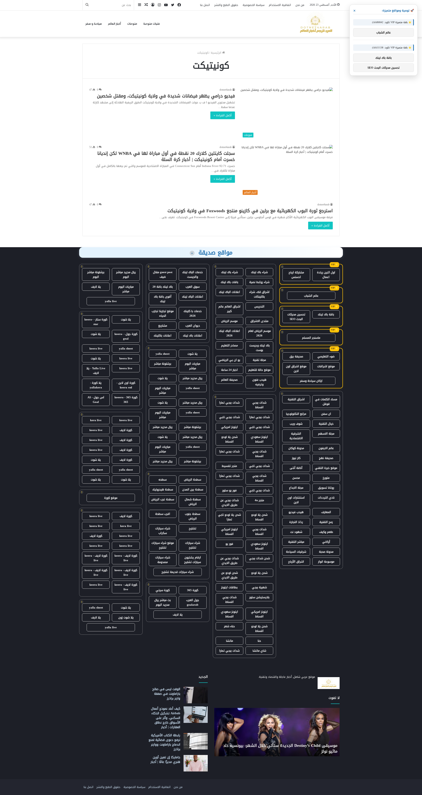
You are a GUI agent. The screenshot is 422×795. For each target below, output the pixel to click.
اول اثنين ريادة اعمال (326, 275)
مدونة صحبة (326, 551)
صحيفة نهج (326, 458)
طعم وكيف (326, 532)
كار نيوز (296, 458)
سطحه (162, 479)
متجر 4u (259, 500)
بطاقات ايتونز (229, 587)
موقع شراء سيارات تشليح (162, 545)
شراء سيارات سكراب (162, 531)
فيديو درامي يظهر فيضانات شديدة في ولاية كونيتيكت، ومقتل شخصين (166, 96)
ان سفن (326, 414)
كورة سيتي (163, 590)
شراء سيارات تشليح (192, 545)
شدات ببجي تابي (229, 417)
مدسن (296, 478)
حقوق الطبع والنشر (226, 5)
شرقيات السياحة (296, 551)
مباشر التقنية (296, 542)
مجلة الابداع (296, 487)
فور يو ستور (229, 490)
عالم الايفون (326, 448)
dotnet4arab (226, 89)
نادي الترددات (326, 497)
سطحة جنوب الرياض (192, 516)
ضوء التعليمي (326, 356)
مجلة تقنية (259, 360)
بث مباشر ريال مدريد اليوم (162, 602)
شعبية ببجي (259, 587)
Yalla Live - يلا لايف (95, 371)
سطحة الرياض (192, 479)
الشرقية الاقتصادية (296, 436)
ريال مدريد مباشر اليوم (126, 274)
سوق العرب (193, 286)
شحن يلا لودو (259, 573)
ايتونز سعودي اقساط (259, 439)
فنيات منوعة (151, 23)
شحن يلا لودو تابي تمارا (229, 517)
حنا (259, 640)
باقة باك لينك (326, 314)
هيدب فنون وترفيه (259, 382)
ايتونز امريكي (229, 427)
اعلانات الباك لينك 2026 (229, 333)
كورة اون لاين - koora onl (125, 385)
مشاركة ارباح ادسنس (296, 275)
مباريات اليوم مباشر (192, 366)
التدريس (259, 306)
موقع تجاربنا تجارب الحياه (163, 313)
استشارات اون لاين (296, 500)
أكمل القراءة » (223, 115)
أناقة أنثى (296, 468)
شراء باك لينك (259, 272)
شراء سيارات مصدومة (162, 560)
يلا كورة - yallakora (96, 385)
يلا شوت (192, 353)
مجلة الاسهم (326, 433)
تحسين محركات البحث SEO (296, 317)
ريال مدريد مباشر (192, 378)
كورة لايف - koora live (126, 558)
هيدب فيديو (296, 512)
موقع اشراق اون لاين (296, 369)
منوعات (132, 23)
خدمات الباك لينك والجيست (192, 274)
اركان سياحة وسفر (311, 381)
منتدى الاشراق (259, 321)
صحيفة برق (296, 356)
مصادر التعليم (229, 345)
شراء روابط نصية (259, 282)
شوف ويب (296, 423)
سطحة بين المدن (192, 489)
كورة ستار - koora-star (95, 322)
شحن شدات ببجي (259, 558)
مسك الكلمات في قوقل (326, 402)
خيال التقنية (326, 423)
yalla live (111, 301)
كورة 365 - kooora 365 (126, 400)
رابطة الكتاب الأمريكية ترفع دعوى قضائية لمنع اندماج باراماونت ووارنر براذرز (164, 742)
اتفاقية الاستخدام (280, 5)
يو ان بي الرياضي (229, 360)
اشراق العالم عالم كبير (229, 309)
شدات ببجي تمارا (229, 402)
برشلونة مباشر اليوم (95, 274)
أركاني (326, 542)
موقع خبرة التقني (326, 468)
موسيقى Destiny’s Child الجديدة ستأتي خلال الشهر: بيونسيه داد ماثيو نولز (280, 748)
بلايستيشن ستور (259, 597)
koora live (95, 348)
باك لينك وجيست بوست (259, 348)
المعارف (326, 512)
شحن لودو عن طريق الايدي (229, 575)
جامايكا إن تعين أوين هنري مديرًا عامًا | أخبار (165, 759)
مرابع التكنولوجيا (296, 414)
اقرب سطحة (162, 514)
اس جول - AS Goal (95, 400)
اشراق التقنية (296, 399)
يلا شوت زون (126, 617)
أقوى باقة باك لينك (162, 299)
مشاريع (162, 325)
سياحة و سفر (93, 23)
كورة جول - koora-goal (126, 336)
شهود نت (296, 532)
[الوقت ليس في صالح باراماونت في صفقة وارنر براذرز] (196, 695)
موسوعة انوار (326, 561)
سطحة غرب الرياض (162, 499)
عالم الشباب (311, 295)
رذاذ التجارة (296, 522)
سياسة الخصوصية (253, 5)
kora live (96, 420)
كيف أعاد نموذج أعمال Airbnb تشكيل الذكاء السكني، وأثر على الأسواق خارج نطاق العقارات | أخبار (165, 718)
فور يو (229, 543)
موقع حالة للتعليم (259, 370)
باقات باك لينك (229, 282)
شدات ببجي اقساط (259, 405)
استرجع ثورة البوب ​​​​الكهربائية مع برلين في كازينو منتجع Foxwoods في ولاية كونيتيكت (250, 211)
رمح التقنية (326, 522)
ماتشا (229, 640)
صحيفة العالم (229, 379)
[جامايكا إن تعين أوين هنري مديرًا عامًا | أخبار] (196, 763)
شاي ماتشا (259, 650)
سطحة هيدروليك (162, 489)
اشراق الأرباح (296, 561)
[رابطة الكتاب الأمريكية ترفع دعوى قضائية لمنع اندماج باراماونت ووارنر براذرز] (196, 741)
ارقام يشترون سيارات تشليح (192, 560)
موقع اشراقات (326, 366)
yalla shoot (162, 353)
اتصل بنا (205, 5)
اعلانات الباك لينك (229, 292)
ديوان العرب (192, 325)
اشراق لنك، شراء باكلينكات (259, 294)
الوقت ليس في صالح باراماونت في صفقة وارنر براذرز (166, 693)
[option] (277, 732)
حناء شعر (229, 626)
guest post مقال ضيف (162, 274)
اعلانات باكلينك (162, 335)
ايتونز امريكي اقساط (229, 531)
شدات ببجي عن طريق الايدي (229, 502)
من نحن (299, 5)
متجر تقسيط (229, 466)
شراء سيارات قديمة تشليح (178, 572)
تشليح (192, 528)
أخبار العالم (114, 23)
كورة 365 (192, 590)
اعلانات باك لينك (192, 335)
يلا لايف (178, 614)
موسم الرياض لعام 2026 (259, 333)
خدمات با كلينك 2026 (193, 313)
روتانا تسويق (326, 487)
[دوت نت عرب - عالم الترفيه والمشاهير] (315, 24)
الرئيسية (216, 52)
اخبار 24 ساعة (229, 370)
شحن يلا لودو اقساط (229, 439)
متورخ (326, 478)
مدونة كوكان (296, 448)
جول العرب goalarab (192, 602)
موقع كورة (110, 498)
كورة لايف (126, 430)
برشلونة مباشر (162, 363)
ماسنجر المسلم (311, 337)
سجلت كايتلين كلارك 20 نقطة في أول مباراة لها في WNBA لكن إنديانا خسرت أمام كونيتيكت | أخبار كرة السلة (166, 156)
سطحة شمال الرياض (193, 502)
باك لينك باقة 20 (163, 286)
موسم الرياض (229, 321)
